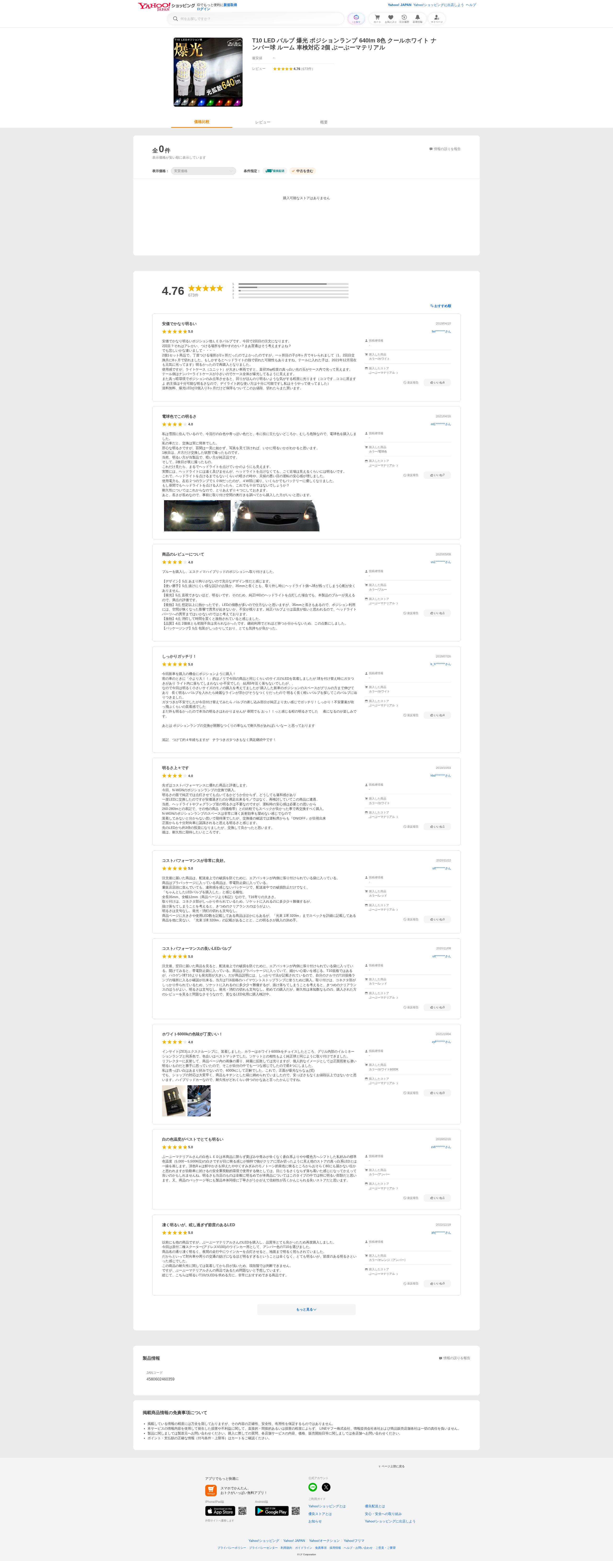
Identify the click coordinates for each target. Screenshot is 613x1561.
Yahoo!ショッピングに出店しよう (438, 5)
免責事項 (321, 1547)
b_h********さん (441, 664)
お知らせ (315, 1521)
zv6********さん (441, 1147)
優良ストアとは (320, 1514)
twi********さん (441, 331)
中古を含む (304, 171)
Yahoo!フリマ (354, 1541)
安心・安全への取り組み (383, 1514)
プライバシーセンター (263, 1547)
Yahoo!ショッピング (264, 1541)
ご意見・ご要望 (385, 1547)
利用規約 (286, 1547)
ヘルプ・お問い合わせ (358, 1547)
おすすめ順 (442, 306)
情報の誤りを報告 (456, 1358)
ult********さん (441, 868)
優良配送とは (375, 1506)
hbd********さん (441, 775)
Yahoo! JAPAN (399, 5)
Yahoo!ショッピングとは (327, 1506)
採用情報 (335, 1547)
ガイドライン (303, 1547)
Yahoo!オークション (324, 1541)
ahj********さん (441, 1232)
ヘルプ (471, 5)
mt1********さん (441, 424)
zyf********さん (441, 1042)
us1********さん (441, 562)
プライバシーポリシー (231, 1547)
